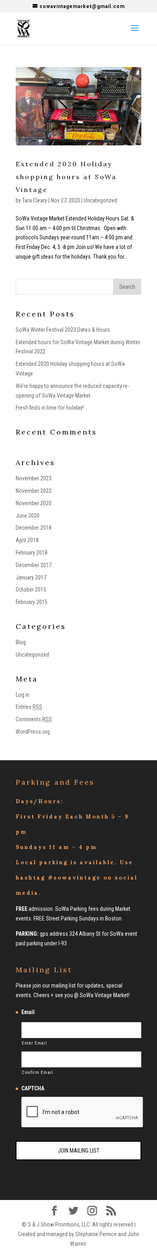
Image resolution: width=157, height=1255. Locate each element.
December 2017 (34, 565)
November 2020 (34, 503)
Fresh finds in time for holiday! (50, 407)
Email (30, 1012)
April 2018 (27, 540)
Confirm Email (37, 1072)
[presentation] (82, 1112)
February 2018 (32, 552)
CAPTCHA (32, 1088)
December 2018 (34, 527)
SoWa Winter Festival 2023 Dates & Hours (63, 330)
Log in (22, 695)
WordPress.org (33, 732)
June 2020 (27, 515)
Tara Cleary (34, 200)
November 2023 (34, 478)
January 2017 (31, 577)
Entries (29, 707)
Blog (21, 642)
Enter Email (34, 1043)
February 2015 (32, 602)
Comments (34, 719)
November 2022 (34, 491)
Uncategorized (100, 200)
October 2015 (31, 589)
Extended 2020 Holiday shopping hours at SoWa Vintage (66, 177)
